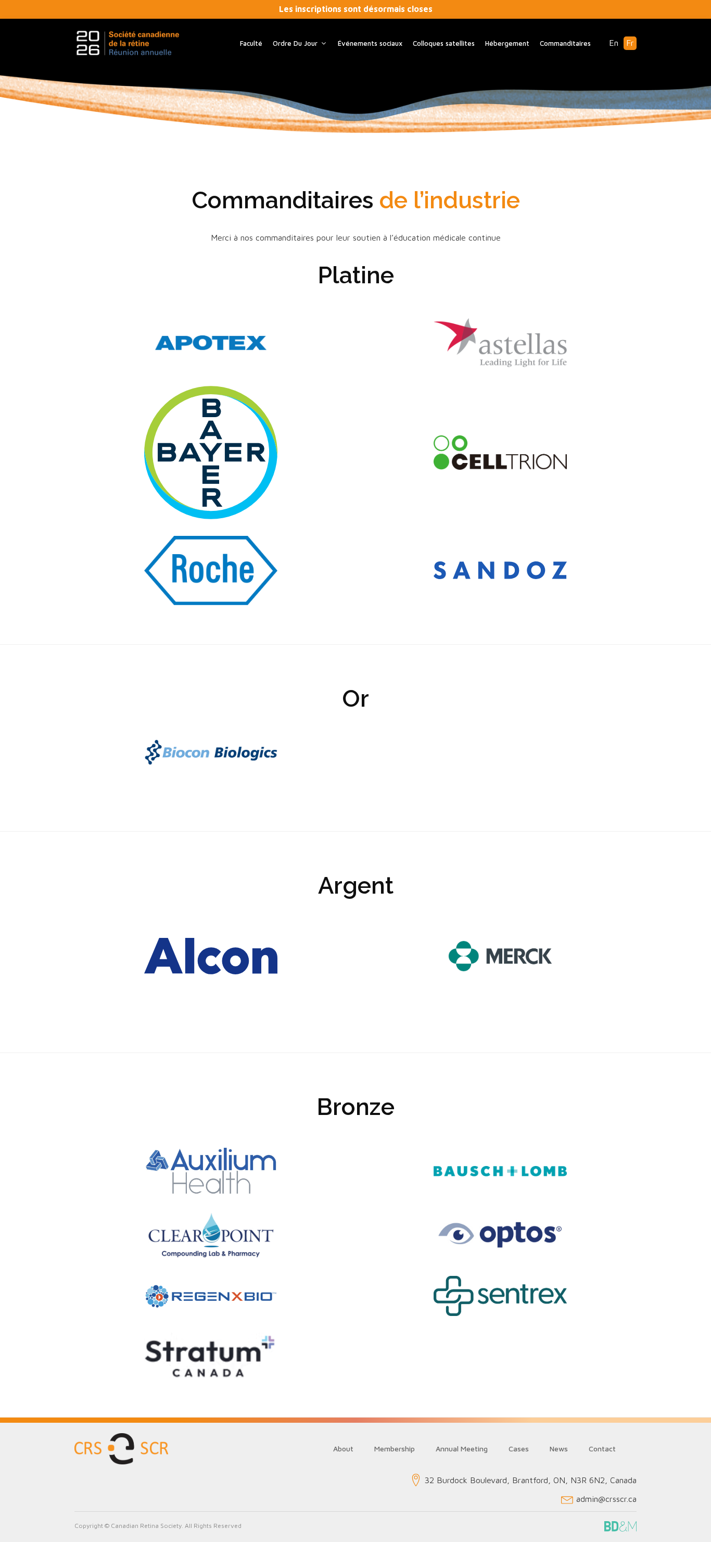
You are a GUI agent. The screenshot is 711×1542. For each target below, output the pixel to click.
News (559, 1448)
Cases (519, 1448)
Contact (602, 1448)
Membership (394, 1448)
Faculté (251, 43)
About (343, 1448)
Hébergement (507, 43)
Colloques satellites (444, 43)
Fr (630, 42)
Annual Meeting (462, 1448)
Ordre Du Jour (295, 43)
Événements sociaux (370, 43)
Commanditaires (565, 43)
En (613, 42)
